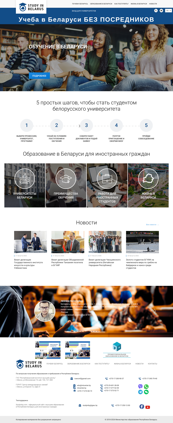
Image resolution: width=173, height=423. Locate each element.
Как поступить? (121, 4)
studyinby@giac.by (90, 405)
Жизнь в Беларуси (139, 4)
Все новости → (152, 225)
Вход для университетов (84, 11)
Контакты (152, 364)
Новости (153, 4)
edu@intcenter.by (84, 385)
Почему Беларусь (80, 4)
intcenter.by (81, 388)
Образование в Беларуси (101, 4)
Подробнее (39, 75)
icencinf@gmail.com (82, 379)
